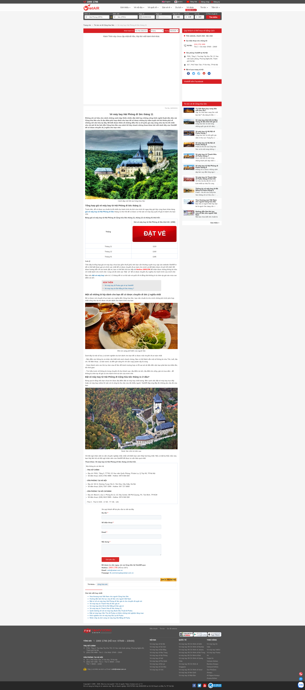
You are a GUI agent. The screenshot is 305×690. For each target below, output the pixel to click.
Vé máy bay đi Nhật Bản (187, 675)
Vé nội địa (138, 7)
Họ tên (105, 513)
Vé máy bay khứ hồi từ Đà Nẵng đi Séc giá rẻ (106, 606)
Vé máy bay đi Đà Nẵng (158, 650)
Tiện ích (215, 7)
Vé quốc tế (152, 7)
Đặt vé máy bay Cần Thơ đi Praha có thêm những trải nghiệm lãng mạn (116, 613)
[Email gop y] (209, 73)
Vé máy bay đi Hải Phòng (158, 655)
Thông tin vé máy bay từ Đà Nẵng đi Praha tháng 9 (207, 189)
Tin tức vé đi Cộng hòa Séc (195, 104)
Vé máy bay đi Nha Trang (158, 652)
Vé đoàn (190, 7)
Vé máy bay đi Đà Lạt (157, 664)
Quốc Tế (182, 640)
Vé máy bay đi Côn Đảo (158, 667)
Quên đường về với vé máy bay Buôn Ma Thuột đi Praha (110, 611)
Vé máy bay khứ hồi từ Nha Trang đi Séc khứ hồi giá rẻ (207, 121)
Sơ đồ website (172, 629)
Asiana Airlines (212, 678)
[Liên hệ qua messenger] (301, 679)
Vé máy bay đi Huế (156, 658)
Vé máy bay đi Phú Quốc (158, 661)
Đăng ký (217, 2)
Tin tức (203, 7)
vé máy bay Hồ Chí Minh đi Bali (190, 655)
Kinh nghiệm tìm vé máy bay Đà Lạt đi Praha (105, 615)
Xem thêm (214, 223)
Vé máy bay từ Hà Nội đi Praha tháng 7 (205, 132)
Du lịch (178, 7)
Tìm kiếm (213, 17)
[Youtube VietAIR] (204, 73)
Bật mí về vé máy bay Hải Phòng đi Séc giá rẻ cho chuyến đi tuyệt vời (115, 601)
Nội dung (106, 542)
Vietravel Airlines (212, 667)
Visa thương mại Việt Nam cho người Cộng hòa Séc (206, 201)
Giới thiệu (124, 7)
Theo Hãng (212, 640)
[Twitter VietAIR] (193, 73)
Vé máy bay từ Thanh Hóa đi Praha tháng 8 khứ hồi (206, 178)
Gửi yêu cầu (110, 559)
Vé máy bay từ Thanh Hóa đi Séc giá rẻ (103, 604)
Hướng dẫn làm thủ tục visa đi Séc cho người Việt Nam (206, 213)
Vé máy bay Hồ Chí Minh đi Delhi (190, 644)
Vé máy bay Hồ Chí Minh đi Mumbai (191, 647)
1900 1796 (113, 568)
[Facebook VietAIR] (188, 73)
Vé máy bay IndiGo (213, 650)
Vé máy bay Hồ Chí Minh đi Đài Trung (192, 652)
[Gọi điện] (301, 674)
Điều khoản (154, 629)
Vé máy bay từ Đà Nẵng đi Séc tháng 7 (119, 288)
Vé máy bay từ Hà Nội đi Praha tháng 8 (205, 143)
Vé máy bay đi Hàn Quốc (187, 672)
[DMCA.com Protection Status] (168, 580)
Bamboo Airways (212, 664)
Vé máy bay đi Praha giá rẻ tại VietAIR (119, 285)
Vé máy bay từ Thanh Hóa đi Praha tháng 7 (206, 155)
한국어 (180, 2)
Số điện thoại (108, 522)
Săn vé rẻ (166, 7)
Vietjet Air (210, 658)
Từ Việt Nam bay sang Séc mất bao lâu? (206, 109)
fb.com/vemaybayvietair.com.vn (122, 573)
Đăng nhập (205, 2)
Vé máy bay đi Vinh (156, 670)
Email (104, 532)
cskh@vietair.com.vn (115, 570)
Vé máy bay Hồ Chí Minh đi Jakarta (191, 650)
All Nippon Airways (213, 675)
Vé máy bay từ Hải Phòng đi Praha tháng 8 (207, 166)
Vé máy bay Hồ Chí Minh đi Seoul (190, 670)
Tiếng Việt (193, 2)
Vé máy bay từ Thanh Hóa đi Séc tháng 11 (105, 608)
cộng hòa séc (102, 584)
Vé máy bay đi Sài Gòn (158, 647)
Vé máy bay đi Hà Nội (157, 644)
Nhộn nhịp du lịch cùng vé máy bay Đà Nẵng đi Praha (109, 618)
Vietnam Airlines (212, 661)
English (167, 2)
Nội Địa (153, 640)
